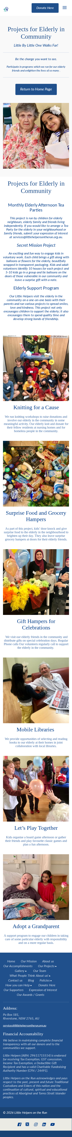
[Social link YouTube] (52, 1124)
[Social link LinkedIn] (43, 1124)
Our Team (39, 971)
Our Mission (29, 961)
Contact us (15, 980)
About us (48, 961)
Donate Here (46, 985)
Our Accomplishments (17, 966)
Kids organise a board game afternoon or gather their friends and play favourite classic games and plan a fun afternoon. (36, 841)
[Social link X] (27, 1124)
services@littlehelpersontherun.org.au (24, 1025)
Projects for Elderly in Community (36, 32)
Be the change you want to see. (36, 65)
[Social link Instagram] (35, 1124)
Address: (10, 1008)
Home (11, 961)
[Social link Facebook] (19, 1124)
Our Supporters (13, 990)
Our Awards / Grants (30, 994)
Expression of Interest (43, 990)
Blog (31, 980)
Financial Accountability (23, 1034)
